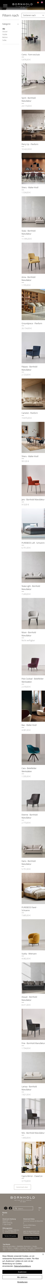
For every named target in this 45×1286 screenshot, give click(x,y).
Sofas (4, 40)
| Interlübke (22, 1248)
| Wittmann (32, 1250)
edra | (5, 1248)
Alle (3, 29)
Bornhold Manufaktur (9, 1246)
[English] (42, 2)
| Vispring (25, 1250)
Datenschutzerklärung (22, 1266)
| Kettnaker (30, 1248)
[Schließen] (42, 1256)
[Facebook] (10, 1208)
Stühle (4, 34)
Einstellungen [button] (22, 1282)
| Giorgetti (15, 1248)
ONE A (5, 1250)
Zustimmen (22, 1272)
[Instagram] (5, 1208)
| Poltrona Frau (38, 1248)
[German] (38, 2)
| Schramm (10, 1250)
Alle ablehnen (22, 1277)
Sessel (4, 31)
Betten (5, 37)
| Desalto (34, 1246)
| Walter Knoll (18, 1250)
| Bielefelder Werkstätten (23, 1246)
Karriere (4, 1213)
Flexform (9, 1248)
